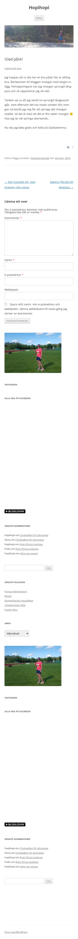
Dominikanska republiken (19, 600)
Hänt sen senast (29, 553)
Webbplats (11, 289)
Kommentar (13, 218)
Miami (8, 596)
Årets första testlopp (31, 544)
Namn (10, 260)
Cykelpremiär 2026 (15, 605)
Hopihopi (39, 7)
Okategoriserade (40, 158)
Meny (39, 17)
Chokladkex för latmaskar (34, 535)
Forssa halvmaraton (16, 591)
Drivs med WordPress (16, 932)
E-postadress (14, 275)
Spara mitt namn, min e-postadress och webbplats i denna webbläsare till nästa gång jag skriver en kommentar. (36, 308)
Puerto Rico (11, 609)
